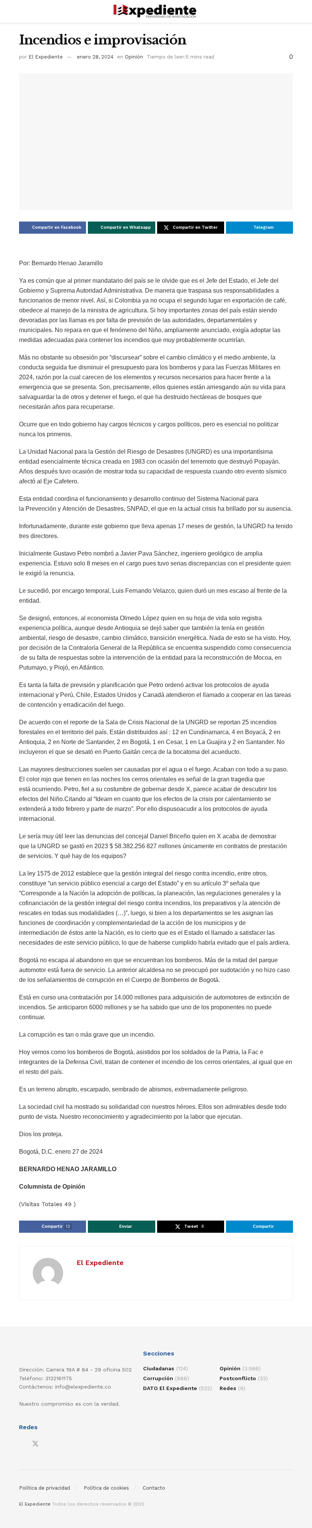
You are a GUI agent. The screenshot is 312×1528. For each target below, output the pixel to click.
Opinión (134, 57)
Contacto (154, 1488)
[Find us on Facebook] (21, 1444)
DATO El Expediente (170, 1388)
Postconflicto (238, 1378)
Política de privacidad (44, 1488)
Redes (228, 1388)
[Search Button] (290, 11)
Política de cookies (106, 1488)
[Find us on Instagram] (49, 1444)
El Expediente (46, 57)
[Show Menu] (22, 11)
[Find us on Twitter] (35, 1444)
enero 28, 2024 (95, 57)
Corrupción (158, 1378)
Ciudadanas (158, 1368)
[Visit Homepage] (156, 11)
